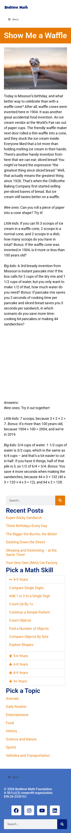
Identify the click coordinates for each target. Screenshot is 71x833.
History (11, 731)
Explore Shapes (21, 645)
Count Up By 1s (21, 604)
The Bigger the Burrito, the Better (31, 534)
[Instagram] (29, 810)
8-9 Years (20, 673)
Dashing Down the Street (25, 542)
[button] (35, 579)
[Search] (60, 500)
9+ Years (20, 681)
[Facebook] (16, 810)
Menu (15, 19)
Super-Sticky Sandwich (24, 518)
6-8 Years (20, 664)
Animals (12, 698)
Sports (11, 747)
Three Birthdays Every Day (26, 526)
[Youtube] (42, 810)
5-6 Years (20, 656)
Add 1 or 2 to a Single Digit (29, 596)
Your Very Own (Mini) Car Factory (32, 563)
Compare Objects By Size (29, 637)
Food (10, 723)
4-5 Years (20, 579)
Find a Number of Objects (29, 628)
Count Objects (20, 620)
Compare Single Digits (26, 588)
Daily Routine (16, 706)
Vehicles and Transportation (28, 755)
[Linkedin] (55, 810)
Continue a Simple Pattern (29, 612)
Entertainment (17, 715)
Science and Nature (21, 739)
